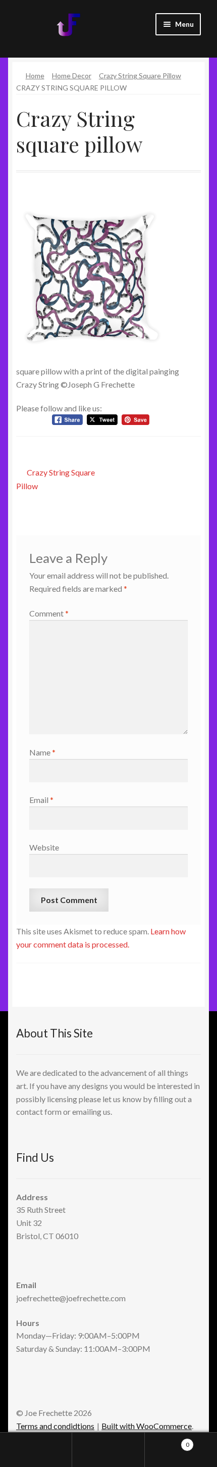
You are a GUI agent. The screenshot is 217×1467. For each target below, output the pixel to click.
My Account (36, 1450)
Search (108, 1450)
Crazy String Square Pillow (140, 75)
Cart (167, 1441)
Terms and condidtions (55, 1426)
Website (44, 847)
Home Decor (71, 75)
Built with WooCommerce (146, 1426)
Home (35, 75)
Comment (49, 613)
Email (41, 800)
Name (42, 752)
